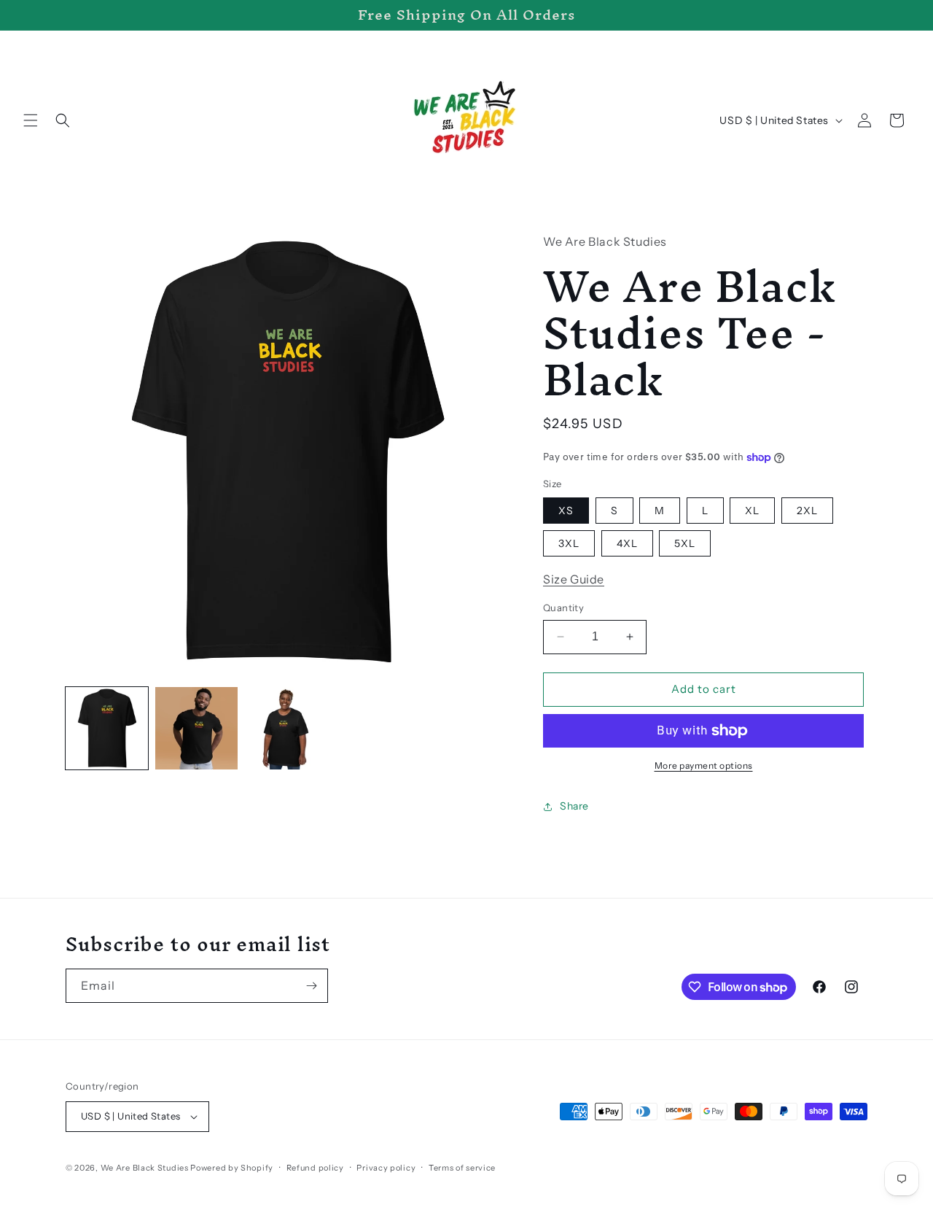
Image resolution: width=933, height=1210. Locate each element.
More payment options (704, 765)
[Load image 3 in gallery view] (286, 728)
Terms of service (462, 1168)
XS (566, 510)
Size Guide (573, 579)
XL (752, 510)
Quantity (563, 607)
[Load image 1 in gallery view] (107, 728)
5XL (684, 543)
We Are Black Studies (145, 1168)
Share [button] (574, 806)
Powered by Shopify (231, 1168)
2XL (807, 510)
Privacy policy (385, 1168)
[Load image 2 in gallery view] (196, 728)
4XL (627, 543)
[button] (31, 120)
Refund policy (315, 1168)
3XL (568, 543)
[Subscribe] (311, 986)
